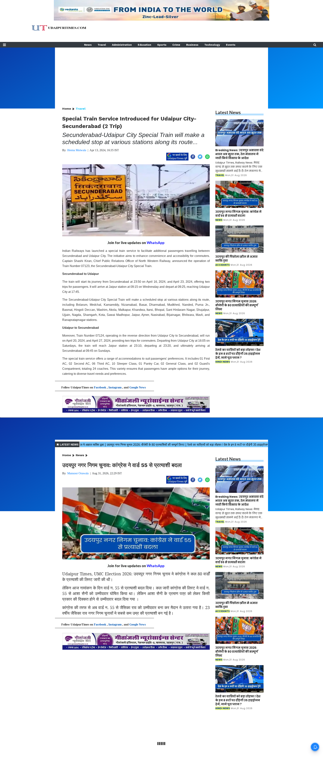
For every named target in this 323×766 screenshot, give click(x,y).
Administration (122, 44)
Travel (102, 44)
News (88, 44)
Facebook (100, 387)
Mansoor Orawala (78, 473)
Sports (161, 44)
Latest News (228, 112)
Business (192, 44)
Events (230, 44)
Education (144, 44)
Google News (137, 387)
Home (66, 108)
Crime (176, 44)
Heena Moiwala (76, 150)
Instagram (114, 387)
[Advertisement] (161, 74)
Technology (212, 44)
